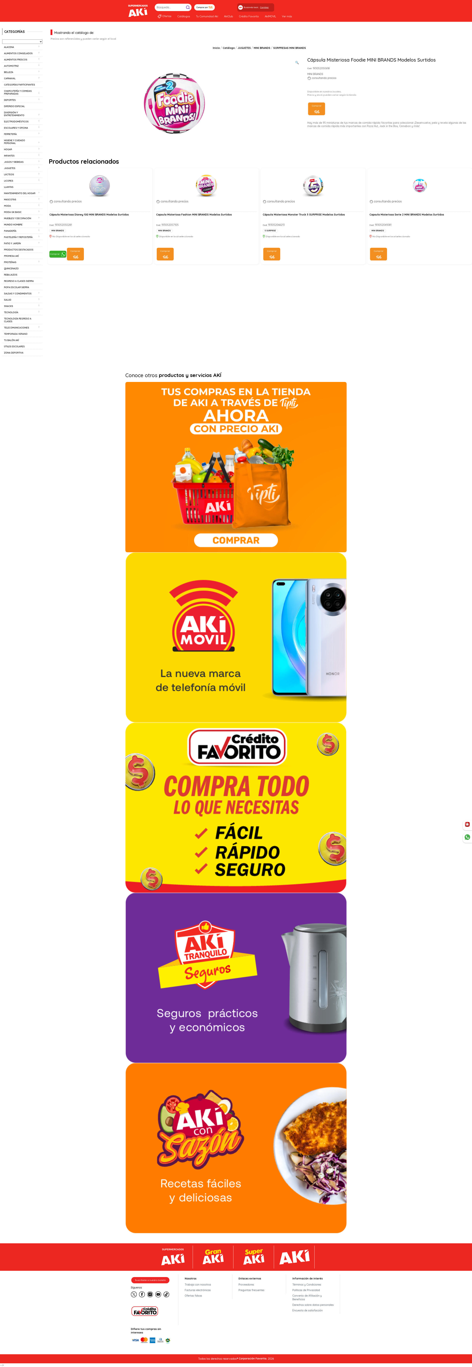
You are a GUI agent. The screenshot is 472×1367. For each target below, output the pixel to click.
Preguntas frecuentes (251, 1290)
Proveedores (246, 1284)
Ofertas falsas (193, 1295)
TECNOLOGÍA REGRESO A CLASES (17, 320)
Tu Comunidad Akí (207, 16)
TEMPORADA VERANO (15, 334)
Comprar (317, 105)
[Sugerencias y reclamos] (467, 838)
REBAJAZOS (10, 274)
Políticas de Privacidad (306, 1290)
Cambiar (264, 7)
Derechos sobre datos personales (313, 1305)
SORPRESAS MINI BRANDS (289, 48)
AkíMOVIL (270, 16)
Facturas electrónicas (198, 1290)
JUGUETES (244, 48)
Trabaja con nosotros (198, 1284)
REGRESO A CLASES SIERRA (19, 281)
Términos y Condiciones (306, 1284)
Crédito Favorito (249, 16)
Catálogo (229, 48)
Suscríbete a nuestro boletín (150, 1280)
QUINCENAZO (11, 268)
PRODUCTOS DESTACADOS (18, 249)
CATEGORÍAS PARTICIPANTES (19, 84)
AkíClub (228, 16)
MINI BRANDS (262, 48)
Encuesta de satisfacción (307, 1310)
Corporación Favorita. (253, 1358)
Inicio (216, 48)
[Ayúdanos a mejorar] (467, 825)
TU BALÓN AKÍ (11, 340)
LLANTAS (8, 187)
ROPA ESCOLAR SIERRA (16, 287)
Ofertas (166, 16)
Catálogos (183, 16)
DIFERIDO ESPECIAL (14, 106)
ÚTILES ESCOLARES (14, 346)
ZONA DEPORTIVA (13, 352)
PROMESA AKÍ (11, 256)
